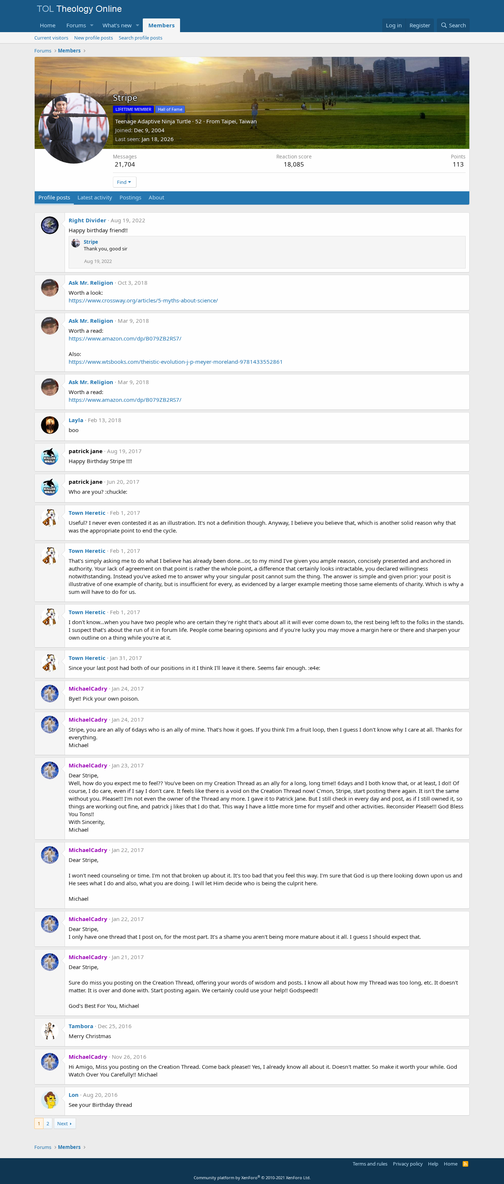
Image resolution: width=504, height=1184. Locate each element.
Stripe (91, 242)
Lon (74, 1094)
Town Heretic (87, 512)
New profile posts (93, 37)
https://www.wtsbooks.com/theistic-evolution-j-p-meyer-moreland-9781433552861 (176, 361)
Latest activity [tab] (94, 197)
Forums (76, 25)
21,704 (125, 164)
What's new (117, 25)
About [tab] (156, 197)
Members (161, 25)
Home (47, 25)
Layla (76, 420)
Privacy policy (408, 1163)
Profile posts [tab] (54, 197)
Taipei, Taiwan (239, 121)
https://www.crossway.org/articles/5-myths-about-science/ (143, 300)
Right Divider (87, 220)
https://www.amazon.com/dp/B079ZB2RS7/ (125, 338)
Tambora (81, 1026)
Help (433, 1163)
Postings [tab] (130, 197)
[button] (92, 25)
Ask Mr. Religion (91, 282)
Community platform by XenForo (252, 1177)
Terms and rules (370, 1163)
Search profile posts (140, 37)
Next (62, 1123)
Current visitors (51, 37)
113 (458, 164)
